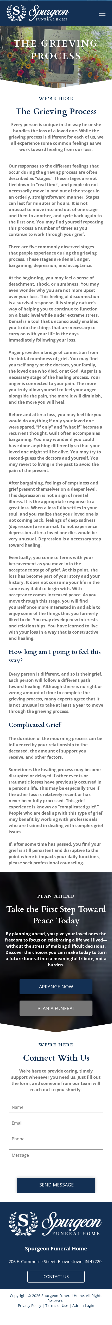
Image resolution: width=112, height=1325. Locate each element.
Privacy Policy (29, 1305)
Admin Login (83, 1305)
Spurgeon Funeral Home (56, 1248)
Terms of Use (56, 1305)
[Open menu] (102, 13)
